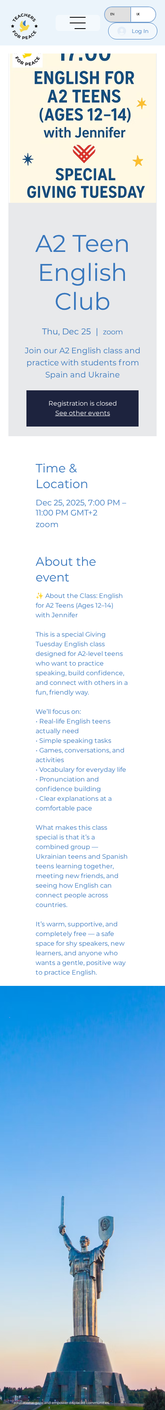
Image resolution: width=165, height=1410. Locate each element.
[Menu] (78, 23)
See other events (82, 413)
